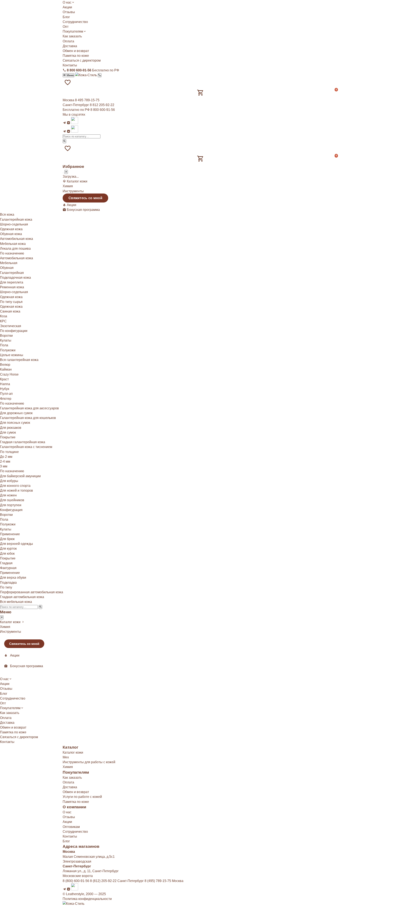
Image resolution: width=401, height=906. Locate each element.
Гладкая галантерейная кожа (22, 442)
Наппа (5, 384)
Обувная (7, 268)
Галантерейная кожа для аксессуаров (29, 408)
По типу (6, 587)
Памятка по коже (76, 55)
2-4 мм (5, 461)
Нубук (4, 389)
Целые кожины (11, 355)
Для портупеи (10, 505)
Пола (4, 345)
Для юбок (7, 553)
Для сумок (8, 432)
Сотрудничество (75, 22)
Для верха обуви (13, 577)
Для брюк (7, 539)
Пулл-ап (6, 393)
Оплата (68, 41)
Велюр (5, 364)
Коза (3, 316)
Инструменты (73, 191)
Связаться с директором (82, 60)
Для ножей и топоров (16, 490)
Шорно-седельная (14, 224)
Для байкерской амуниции (20, 476)
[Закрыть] (66, 172)
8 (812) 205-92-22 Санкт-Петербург (117, 881)
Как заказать (72, 36)
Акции (67, 7)
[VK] (68, 123)
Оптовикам (71, 827)
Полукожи (7, 350)
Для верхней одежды (16, 543)
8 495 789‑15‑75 (87, 100)
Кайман (6, 369)
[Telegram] (64, 123)
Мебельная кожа (13, 243)
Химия (68, 186)
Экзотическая (10, 326)
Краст (4, 379)
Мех (66, 757)
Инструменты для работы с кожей (89, 762)
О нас (67, 2)
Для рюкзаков (10, 427)
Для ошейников (12, 500)
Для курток (8, 548)
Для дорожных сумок (16, 413)
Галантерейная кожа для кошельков (28, 418)
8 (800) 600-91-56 (76, 881)
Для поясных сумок (15, 422)
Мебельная (8, 263)
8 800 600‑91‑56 (102, 109)
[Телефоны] (99, 75)
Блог (66, 17)
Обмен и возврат (76, 51)
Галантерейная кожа (16, 219)
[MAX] (74, 123)
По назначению (12, 471)
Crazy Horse (9, 374)
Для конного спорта (15, 485)
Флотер (5, 398)
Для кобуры (9, 481)
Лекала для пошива (15, 248)
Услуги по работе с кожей (82, 796)
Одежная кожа (11, 229)
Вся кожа (7, 214)
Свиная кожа (10, 311)
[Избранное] (68, 82)
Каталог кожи (73, 752)
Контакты (70, 65)
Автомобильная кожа (16, 238)
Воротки (6, 335)
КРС (3, 321)
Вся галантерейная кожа (19, 360)
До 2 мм (6, 456)
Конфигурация (11, 510)
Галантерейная (12, 273)
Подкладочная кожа (15, 277)
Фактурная (8, 568)
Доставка (70, 46)
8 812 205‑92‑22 (102, 105)
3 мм (3, 466)
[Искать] (64, 141)
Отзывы (69, 12)
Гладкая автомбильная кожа (22, 597)
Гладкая (6, 563)
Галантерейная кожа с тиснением (26, 447)
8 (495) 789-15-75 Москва (164, 881)
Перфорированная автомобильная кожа (31, 592)
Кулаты (5, 340)
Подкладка (8, 582)
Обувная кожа (11, 234)
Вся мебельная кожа (16, 602)
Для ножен (8, 495)
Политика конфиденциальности (87, 899)
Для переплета (11, 282)
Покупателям (73, 31)
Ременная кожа (12, 287)
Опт (66, 26)
